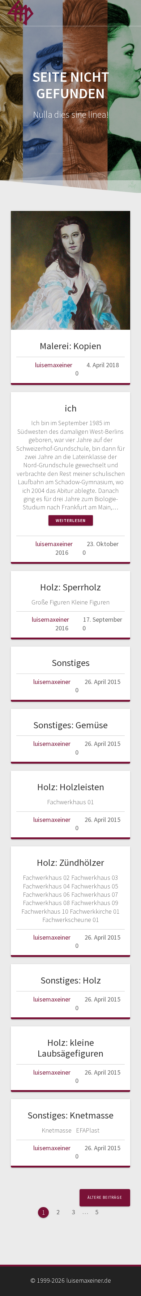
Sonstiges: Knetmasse (70, 1115)
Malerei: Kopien (70, 346)
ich (71, 408)
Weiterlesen (71, 520)
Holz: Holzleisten (70, 787)
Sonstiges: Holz (70, 980)
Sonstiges (71, 663)
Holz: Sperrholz (70, 587)
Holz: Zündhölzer (70, 862)
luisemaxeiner (53, 365)
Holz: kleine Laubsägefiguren (70, 1047)
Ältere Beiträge (104, 1197)
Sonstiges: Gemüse (70, 725)
